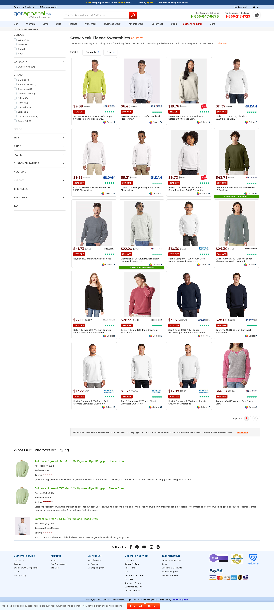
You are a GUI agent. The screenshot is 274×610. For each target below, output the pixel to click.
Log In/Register (95, 560)
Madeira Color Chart (134, 575)
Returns (17, 564)
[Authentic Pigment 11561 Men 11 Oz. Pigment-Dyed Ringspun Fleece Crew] (22, 476)
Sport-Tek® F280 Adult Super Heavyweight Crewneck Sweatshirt (186, 331)
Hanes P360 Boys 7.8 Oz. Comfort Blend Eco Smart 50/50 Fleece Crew (187, 188)
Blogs (164, 564)
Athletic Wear (136, 23)
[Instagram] (151, 547)
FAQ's (16, 571)
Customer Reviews (133, 586)
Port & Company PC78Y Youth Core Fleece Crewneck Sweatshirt (186, 260)
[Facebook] (131, 547)
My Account (240, 7)
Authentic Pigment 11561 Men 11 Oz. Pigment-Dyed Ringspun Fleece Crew (79, 461)
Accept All (136, 606)
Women (30, 23)
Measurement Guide (171, 560)
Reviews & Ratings (170, 575)
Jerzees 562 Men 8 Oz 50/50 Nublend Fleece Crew (66, 519)
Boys (46, 23)
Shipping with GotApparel (26, 567)
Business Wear (112, 23)
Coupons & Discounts (172, 567)
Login (257, 7)
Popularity (91, 52)
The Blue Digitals (179, 599)
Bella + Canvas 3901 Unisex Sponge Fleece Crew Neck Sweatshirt (234, 260)
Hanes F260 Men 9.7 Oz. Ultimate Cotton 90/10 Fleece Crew (185, 117)
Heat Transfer (131, 567)
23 (134, 38)
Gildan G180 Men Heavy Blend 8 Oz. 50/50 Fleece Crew (91, 188)
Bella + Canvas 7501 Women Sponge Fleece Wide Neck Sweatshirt (92, 331)
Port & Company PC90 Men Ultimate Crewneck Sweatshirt (187, 402)
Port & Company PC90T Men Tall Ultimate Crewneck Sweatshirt (90, 402)
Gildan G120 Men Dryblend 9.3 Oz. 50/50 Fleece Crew (233, 117)
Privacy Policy (20, 575)
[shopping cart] (256, 14)
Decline (152, 606)
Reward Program (170, 571)
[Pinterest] (137, 547)
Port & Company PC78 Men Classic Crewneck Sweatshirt (139, 402)
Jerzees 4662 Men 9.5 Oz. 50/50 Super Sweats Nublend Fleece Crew (93, 117)
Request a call (49, 7)
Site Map (55, 567)
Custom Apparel (192, 23)
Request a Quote (133, 583)
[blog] (158, 547)
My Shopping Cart (96, 567)
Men (16, 23)
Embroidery (130, 560)
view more (222, 43)
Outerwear (157, 23)
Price (109, 52)
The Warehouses (59, 564)
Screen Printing (132, 564)
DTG (127, 571)
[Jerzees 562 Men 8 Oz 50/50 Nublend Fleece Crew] (22, 534)
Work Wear (90, 23)
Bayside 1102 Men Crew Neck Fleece (92, 258)
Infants (73, 23)
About (53, 560)
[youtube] (144, 547)
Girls (59, 23)
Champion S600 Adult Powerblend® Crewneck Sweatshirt (140, 260)
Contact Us (19, 560)
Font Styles (130, 579)
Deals (174, 23)
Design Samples (132, 590)
